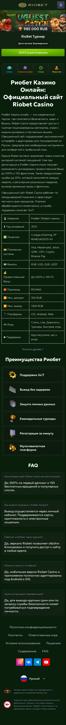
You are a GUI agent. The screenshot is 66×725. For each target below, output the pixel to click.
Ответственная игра (43, 635)
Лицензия (53, 643)
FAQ (45, 651)
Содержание (27, 651)
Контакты (15, 635)
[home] (33, 5)
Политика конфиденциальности (33, 627)
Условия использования (23, 643)
